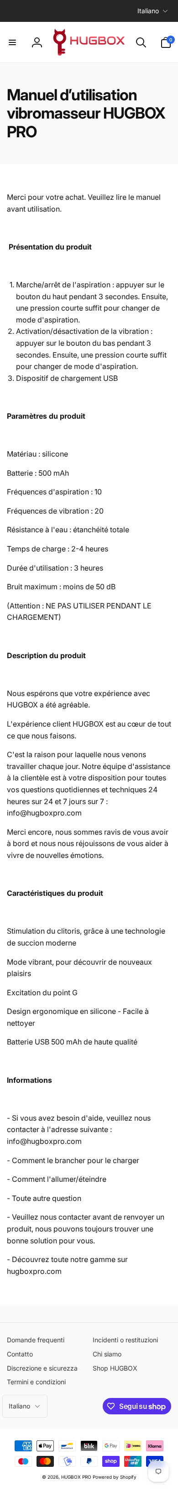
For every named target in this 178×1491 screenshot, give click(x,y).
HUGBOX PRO (76, 1477)
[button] (12, 42)
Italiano (148, 11)
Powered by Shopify (114, 1477)
